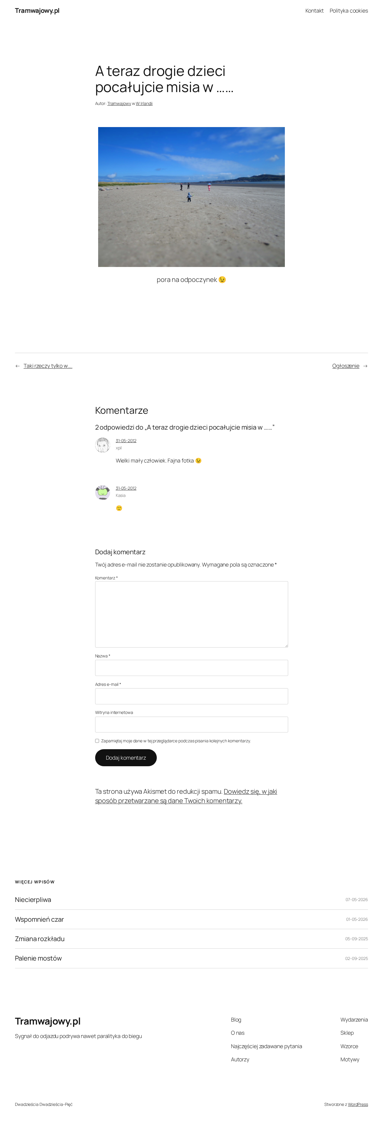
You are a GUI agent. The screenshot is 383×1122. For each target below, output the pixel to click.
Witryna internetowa (114, 712)
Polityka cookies (349, 10)
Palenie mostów (38, 958)
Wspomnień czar (39, 919)
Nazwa (102, 656)
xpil (119, 448)
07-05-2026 (357, 899)
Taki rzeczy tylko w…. (48, 365)
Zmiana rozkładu (40, 938)
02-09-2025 (356, 958)
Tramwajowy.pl (37, 10)
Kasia (121, 495)
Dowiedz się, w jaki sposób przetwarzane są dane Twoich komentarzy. (186, 796)
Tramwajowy (119, 103)
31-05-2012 (126, 440)
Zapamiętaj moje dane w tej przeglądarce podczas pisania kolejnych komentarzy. (175, 741)
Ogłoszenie (345, 365)
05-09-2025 (356, 938)
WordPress (358, 1104)
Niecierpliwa (33, 899)
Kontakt (315, 10)
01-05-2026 (357, 919)
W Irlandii (144, 103)
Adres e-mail (108, 684)
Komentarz (106, 578)
